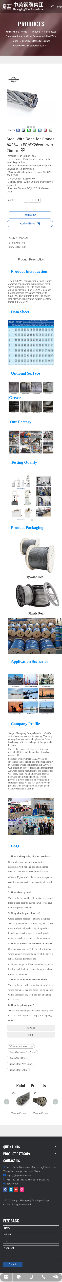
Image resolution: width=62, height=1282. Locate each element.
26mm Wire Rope (18, 1058)
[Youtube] (16, 1189)
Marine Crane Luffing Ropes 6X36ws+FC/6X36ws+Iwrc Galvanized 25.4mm (42, 1113)
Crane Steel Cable (18, 1070)
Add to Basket (28, 223)
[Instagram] (22, 1189)
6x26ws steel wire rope (21, 1046)
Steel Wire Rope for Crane (22, 1052)
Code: (12, 247)
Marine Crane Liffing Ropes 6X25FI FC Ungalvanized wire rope (20, 1113)
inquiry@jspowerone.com (20, 1175)
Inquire (28, 214)
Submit (13, 1264)
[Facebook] (5, 1189)
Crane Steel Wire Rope (20, 1064)
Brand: (12, 242)
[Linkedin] (11, 1189)
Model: (12, 238)
